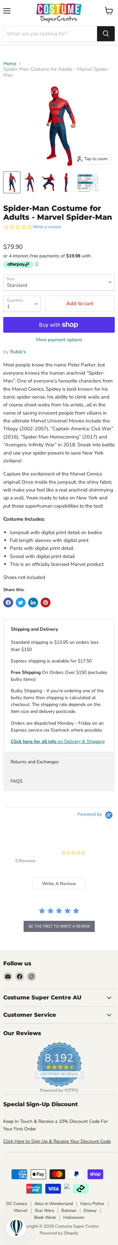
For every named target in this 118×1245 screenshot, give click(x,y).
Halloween (73, 1217)
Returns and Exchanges (34, 762)
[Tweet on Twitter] (21, 602)
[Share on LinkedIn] (33, 602)
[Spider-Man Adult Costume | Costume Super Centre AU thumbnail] (88, 182)
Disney (90, 1211)
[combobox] (50, 33)
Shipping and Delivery (34, 629)
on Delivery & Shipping (58, 741)
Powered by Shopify (59, 1233)
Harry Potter (92, 1204)
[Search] (106, 33)
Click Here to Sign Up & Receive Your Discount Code (57, 1141)
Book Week (45, 1217)
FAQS (16, 781)
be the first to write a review (59, 926)
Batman (68, 1211)
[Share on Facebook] (8, 602)
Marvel (21, 1211)
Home (9, 63)
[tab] (59, 883)
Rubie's (18, 351)
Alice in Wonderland (53, 1204)
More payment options (59, 340)
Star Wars (44, 1211)
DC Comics (16, 1204)
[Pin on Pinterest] (45, 602)
